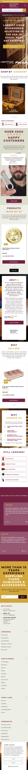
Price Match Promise (6, 727)
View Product (13, 262)
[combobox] (14, 10)
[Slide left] (10, 266)
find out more (14, 322)
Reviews (3, 712)
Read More (14, 201)
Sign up (22, 597)
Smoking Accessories (6, 647)
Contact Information (6, 709)
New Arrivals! (4, 635)
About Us (3, 700)
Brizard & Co (4, 665)
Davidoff (3, 668)
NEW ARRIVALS (9, 124)
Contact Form (4, 706)
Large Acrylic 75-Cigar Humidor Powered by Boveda (13, 387)
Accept (13, 759)
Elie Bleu (3, 676)
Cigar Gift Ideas (5, 638)
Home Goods (4, 649)
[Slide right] (17, 266)
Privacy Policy (16, 755)
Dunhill (3, 670)
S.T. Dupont (4, 685)
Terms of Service (5, 739)
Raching (3, 682)
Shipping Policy (5, 736)
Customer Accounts (5, 724)
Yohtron (3, 688)
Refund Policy (4, 733)
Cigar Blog (3, 703)
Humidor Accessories (6, 644)
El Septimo (3, 673)
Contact (10, 615)
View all (14, 270)
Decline (13, 762)
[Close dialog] (27, 743)
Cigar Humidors (5, 641)
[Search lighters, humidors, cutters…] (24, 10)
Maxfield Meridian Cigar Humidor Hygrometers (11, 248)
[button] (2, 5)
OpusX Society (4, 679)
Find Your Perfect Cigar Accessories (14, 46)
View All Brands (5, 662)
